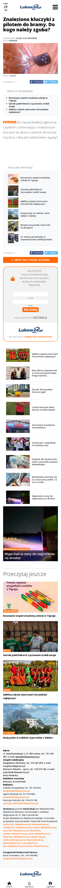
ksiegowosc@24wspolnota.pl (18, 858)
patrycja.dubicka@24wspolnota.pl (20, 803)
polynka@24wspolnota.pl (16, 772)
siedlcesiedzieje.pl (12, 839)
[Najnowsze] (29, 884)
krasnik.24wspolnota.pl (37, 846)
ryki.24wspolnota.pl (13, 846)
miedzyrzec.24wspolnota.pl (17, 827)
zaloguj (30, 310)
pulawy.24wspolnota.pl (15, 833)
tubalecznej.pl (37, 836)
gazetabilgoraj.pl (12, 843)
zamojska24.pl (30, 843)
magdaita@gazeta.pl (14, 766)
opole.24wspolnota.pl (39, 833)
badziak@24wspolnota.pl (16, 797)
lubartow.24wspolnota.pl (16, 836)
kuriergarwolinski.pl (33, 839)
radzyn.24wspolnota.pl (44, 827)
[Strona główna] (9, 884)
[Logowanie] (50, 884)
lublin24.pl (8, 824)
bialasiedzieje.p (40, 824)
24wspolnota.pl (23, 824)
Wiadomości (10, 122)
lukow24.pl (34, 830)
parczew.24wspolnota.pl (15, 830)
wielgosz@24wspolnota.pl (16, 790)
